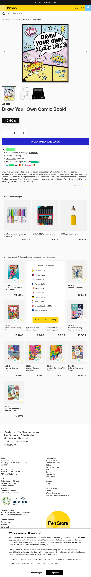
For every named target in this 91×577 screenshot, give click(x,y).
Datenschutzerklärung (10, 481)
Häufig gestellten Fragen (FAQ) (14, 462)
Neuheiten (50, 474)
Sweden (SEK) (40, 271)
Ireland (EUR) (40, 288)
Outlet (48, 472)
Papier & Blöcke (52, 467)
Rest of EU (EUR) (41, 310)
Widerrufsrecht (7, 486)
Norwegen (5, 524)
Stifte (48, 465)
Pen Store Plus (7, 469)
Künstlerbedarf (52, 460)
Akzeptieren (54, 572)
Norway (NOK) (40, 275)
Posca (48, 491)
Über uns (4, 465)
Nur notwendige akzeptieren (49, 563)
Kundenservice (7, 460)
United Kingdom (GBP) (43, 306)
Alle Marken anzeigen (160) (57, 495)
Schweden (5, 522)
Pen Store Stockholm (10, 493)
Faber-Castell (51, 488)
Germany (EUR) (40, 297)
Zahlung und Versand (9, 483)
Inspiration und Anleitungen (12, 472)
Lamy (48, 486)
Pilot (48, 484)
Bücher (18, 19)
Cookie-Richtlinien (8, 490)
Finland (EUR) (40, 284)
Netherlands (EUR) (41, 302)
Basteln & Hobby (8, 19)
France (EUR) (39, 293)
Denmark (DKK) (40, 280)
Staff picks (50, 477)
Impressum (5, 488)
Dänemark (5, 527)
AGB (2, 479)
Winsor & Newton (53, 493)
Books (6, 103)
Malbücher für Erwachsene (32, 19)
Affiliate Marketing (9, 474)
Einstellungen (36, 572)
